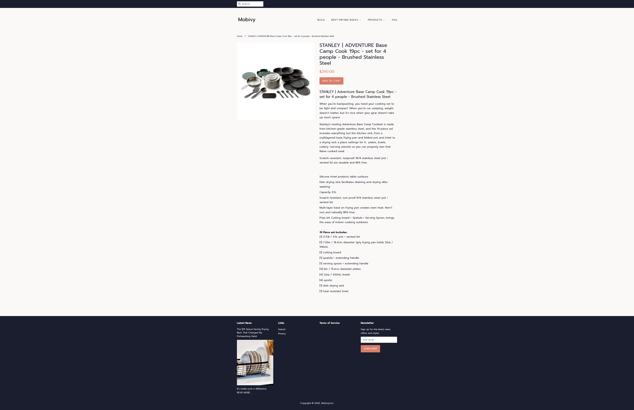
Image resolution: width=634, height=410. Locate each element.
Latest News (244, 323)
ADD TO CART (331, 81)
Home (239, 36)
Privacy (282, 333)
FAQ (394, 20)
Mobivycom (327, 403)
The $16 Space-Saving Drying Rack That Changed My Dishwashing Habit (253, 332)
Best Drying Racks (345, 20)
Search (281, 329)
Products (375, 20)
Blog (321, 20)
